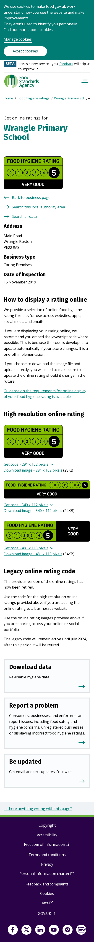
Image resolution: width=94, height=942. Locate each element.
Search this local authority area (38, 207)
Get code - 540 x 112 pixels (26, 504)
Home (8, 98)
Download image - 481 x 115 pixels (33, 553)
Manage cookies (18, 39)
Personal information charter (46, 875)
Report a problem (33, 705)
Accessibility (47, 834)
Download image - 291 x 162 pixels (33, 470)
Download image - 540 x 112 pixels (33, 510)
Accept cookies (25, 51)
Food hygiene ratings (34, 98)
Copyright (47, 825)
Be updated (25, 761)
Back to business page (31, 197)
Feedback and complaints (47, 884)
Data (46, 904)
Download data (30, 667)
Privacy (47, 864)
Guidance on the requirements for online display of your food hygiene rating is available (45, 393)
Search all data (24, 216)
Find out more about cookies (28, 29)
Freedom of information (46, 846)
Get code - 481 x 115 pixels (26, 547)
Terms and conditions (47, 854)
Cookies (47, 893)
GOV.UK (46, 915)
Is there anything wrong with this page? (38, 808)
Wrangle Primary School (72, 98)
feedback (66, 64)
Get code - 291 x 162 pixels (26, 464)
